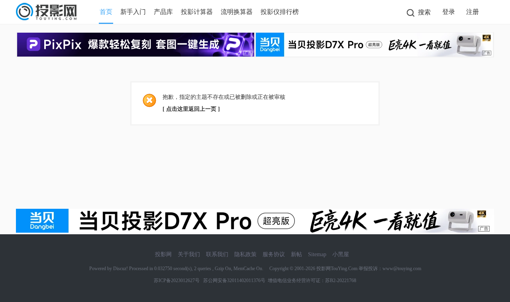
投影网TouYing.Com (336, 268)
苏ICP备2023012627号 (177, 280)
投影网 (163, 254)
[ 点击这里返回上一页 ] (191, 109)
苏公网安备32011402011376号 (233, 280)
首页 (106, 11)
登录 (448, 11)
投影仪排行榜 (280, 11)
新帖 (296, 254)
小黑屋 (340, 254)
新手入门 (133, 11)
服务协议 (274, 254)
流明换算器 (237, 11)
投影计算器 (197, 11)
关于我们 (189, 254)
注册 (472, 11)
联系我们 (217, 254)
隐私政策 (245, 254)
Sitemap (317, 254)
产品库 (163, 11)
